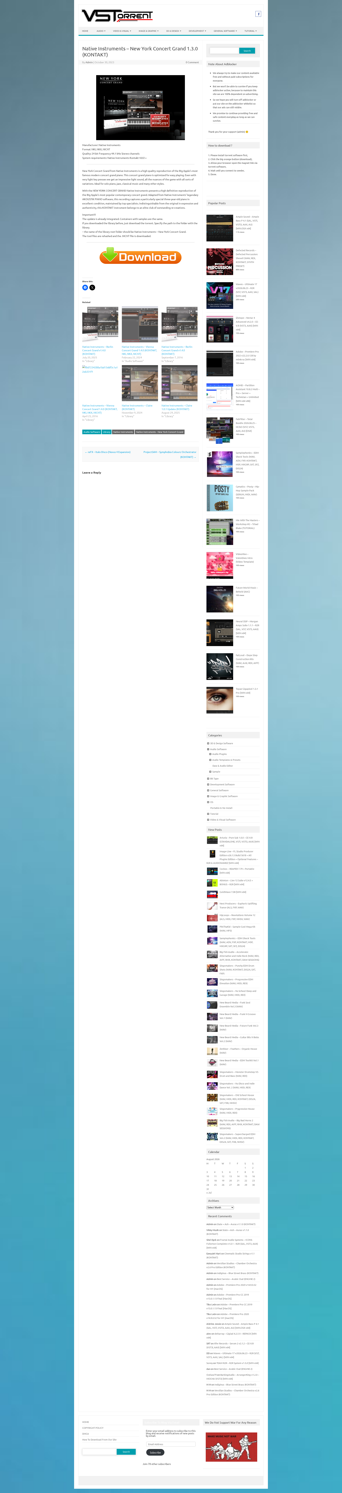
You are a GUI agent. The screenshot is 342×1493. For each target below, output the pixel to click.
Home (85, 30)
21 (238, 1180)
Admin (89, 62)
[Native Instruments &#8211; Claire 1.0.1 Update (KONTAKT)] (180, 383)
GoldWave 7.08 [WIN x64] (233, 891)
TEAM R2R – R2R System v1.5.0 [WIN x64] (237, 1362)
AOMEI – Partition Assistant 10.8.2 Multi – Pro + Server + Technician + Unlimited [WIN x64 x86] (248, 393)
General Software (224, 30)
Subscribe (155, 1452)
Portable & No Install (221, 807)
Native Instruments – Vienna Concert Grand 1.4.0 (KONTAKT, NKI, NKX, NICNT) (139, 350)
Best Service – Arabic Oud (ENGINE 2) (236, 1278)
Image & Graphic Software (224, 796)
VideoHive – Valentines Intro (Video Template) (245, 557)
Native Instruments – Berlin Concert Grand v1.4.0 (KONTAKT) (97, 350)
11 (215, 1176)
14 (238, 1176)
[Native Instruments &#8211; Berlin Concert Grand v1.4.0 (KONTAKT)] (180, 324)
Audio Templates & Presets (226, 759)
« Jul (209, 1192)
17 (207, 1180)
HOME (85, 1421)
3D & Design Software (221, 743)
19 (223, 1180)
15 (246, 1176)
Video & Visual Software (223, 819)
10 (207, 1176)
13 (230, 1176)
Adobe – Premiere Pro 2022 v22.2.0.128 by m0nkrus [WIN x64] (247, 355)
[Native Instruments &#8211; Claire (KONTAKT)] (140, 383)
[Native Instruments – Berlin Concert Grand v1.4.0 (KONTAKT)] (100, 324)
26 (223, 1184)
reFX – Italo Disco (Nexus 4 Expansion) (108, 451)
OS (211, 801)
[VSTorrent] (117, 20)
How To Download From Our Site (99, 1439)
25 (215, 1184)
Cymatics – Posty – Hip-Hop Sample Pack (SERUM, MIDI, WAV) (248, 490)
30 (253, 1184)
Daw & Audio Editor (223, 765)
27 (230, 1184)
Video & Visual (121, 30)
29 (246, 1184)
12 (223, 1176)
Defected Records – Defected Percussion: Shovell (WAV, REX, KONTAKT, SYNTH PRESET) (247, 258)
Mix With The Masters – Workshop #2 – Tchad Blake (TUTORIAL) (248, 524)
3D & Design (172, 30)
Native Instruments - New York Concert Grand (159, 431)
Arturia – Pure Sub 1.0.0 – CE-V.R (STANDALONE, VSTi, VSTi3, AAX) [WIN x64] (240, 841)
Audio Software (92, 431)
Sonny (209, 1362)
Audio (100, 30)
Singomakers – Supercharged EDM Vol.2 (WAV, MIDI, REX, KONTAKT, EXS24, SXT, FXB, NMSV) (237, 1137)
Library (106, 431)
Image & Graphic (147, 30)
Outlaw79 (211, 1374)
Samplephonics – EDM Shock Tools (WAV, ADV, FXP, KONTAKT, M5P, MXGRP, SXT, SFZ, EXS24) (247, 460)
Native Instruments (123, 431)
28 (238, 1184)
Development (196, 30)
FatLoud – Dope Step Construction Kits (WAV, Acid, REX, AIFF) (247, 659)
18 (215, 1180)
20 (230, 1180)
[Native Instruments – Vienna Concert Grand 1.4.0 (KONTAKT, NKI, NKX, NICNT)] (140, 324)
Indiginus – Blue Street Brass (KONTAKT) (237, 1273)
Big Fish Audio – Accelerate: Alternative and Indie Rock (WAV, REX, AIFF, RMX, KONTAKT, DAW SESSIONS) (239, 955)
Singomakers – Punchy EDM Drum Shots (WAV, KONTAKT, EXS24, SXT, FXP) (238, 969)
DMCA (85, 1433)
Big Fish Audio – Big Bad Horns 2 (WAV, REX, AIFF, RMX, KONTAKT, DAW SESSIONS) (240, 1124)
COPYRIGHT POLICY (92, 1427)
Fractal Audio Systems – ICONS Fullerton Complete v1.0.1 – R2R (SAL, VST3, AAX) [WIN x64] (232, 1243)
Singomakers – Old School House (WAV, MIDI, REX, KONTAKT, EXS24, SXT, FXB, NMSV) (238, 1098)
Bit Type (214, 778)
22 (246, 1180)
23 (253, 1180)
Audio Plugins (219, 753)
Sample (216, 771)
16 (253, 1176)
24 (207, 1184)
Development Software (222, 784)
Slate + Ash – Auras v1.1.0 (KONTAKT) (236, 1224)
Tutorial (250, 30)
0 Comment (192, 62)
